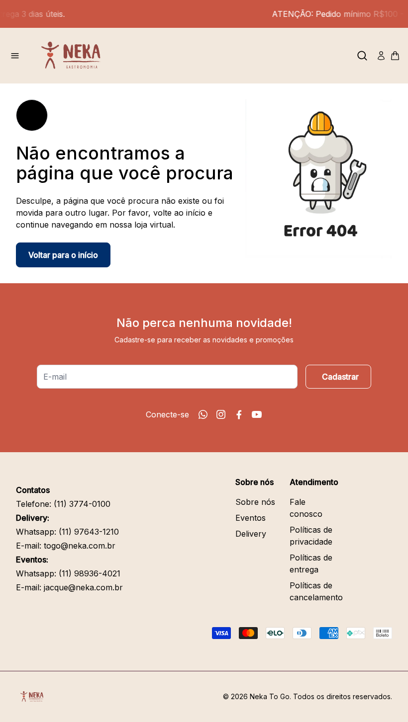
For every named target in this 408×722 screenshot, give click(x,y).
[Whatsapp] (203, 414)
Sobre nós (255, 502)
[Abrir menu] (15, 56)
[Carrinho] (395, 56)
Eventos (250, 518)
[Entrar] (381, 56)
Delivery (250, 534)
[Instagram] (221, 414)
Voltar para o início (63, 255)
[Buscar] (362, 56)
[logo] (74, 56)
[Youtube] (257, 414)
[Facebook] (239, 414)
